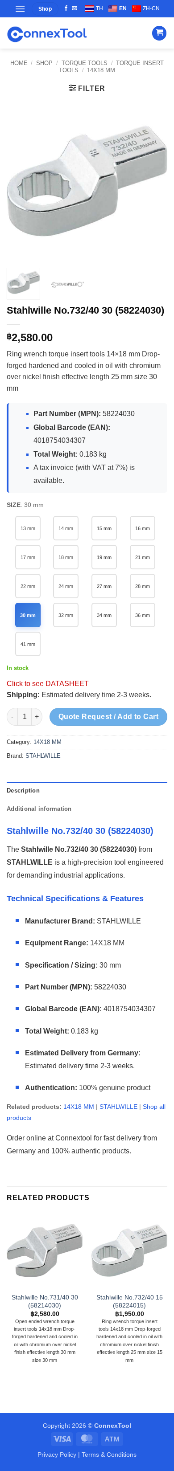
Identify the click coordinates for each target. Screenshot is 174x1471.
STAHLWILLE (43, 755)
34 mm (104, 615)
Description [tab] (23, 790)
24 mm (65, 586)
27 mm (104, 586)
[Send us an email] (74, 8)
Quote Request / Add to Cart (108, 716)
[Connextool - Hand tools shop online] (47, 33)
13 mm (28, 528)
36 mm (142, 615)
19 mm (104, 557)
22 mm (28, 586)
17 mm (28, 557)
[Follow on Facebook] (66, 8)
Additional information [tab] (39, 808)
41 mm (28, 644)
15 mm (104, 528)
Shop (44, 63)
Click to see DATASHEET (48, 683)
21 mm (142, 557)
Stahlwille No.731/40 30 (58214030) (45, 1301)
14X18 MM (101, 70)
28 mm (142, 586)
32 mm (65, 615)
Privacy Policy (56, 1454)
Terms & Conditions (109, 1454)
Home (19, 63)
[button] (20, 8)
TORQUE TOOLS (85, 63)
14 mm (65, 528)
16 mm (142, 528)
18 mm (65, 557)
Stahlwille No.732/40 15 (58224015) (129, 1301)
